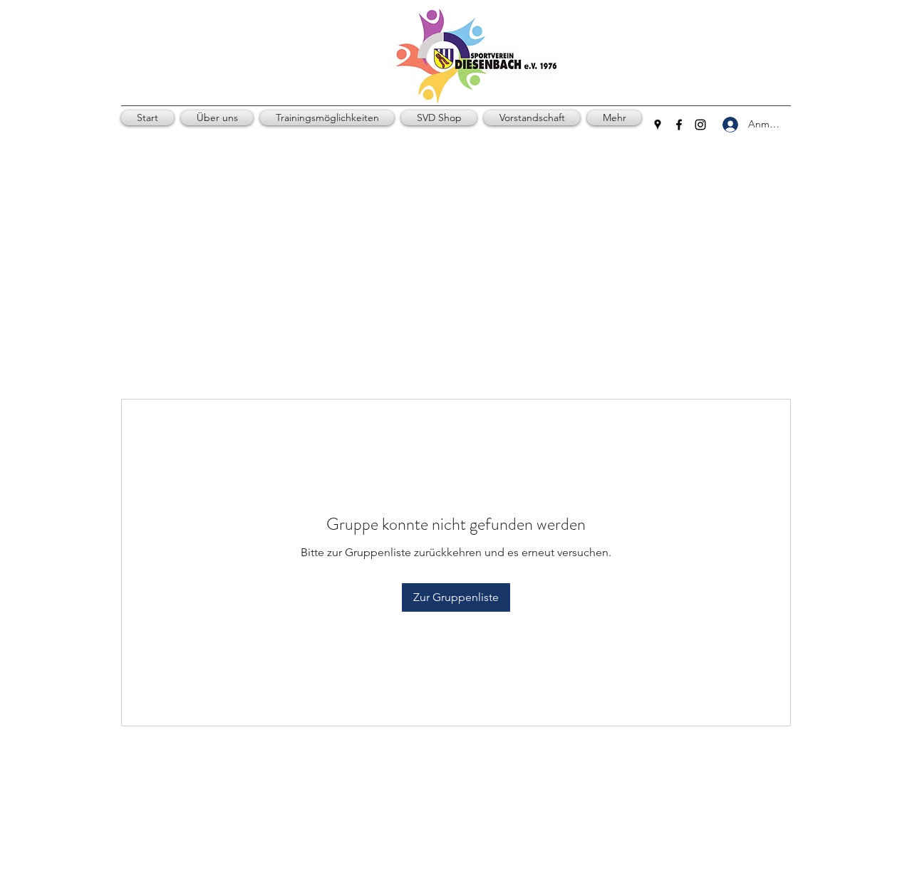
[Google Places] (658, 124)
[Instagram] (700, 124)
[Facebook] (679, 124)
